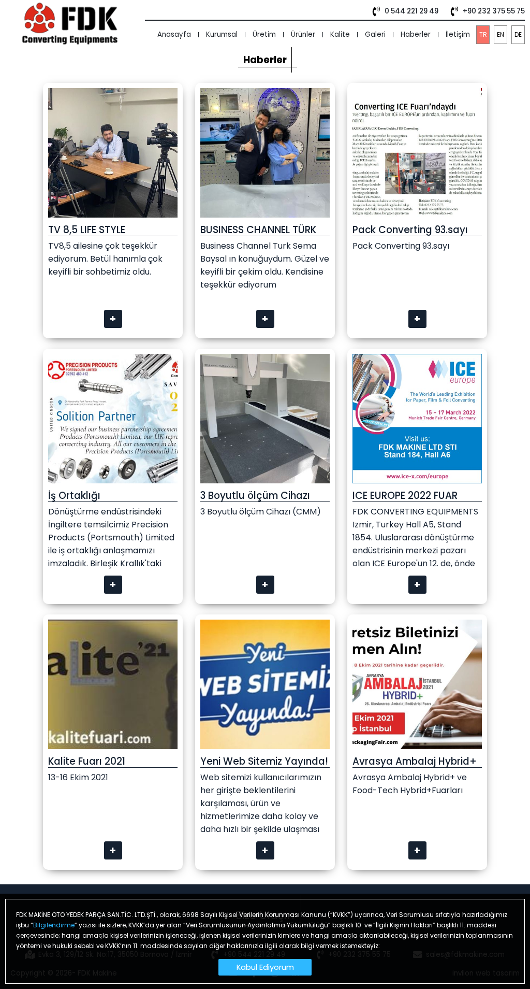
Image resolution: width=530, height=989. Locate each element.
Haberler (416, 34)
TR (483, 34)
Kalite (340, 34)
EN (500, 34)
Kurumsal (222, 34)
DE (518, 34)
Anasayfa (174, 34)
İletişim (458, 34)
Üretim (264, 34)
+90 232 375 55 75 (494, 11)
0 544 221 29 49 (411, 11)
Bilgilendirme (54, 925)
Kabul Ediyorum (265, 967)
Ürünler (303, 34)
